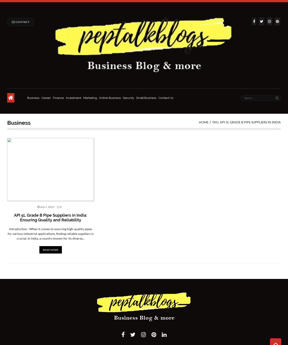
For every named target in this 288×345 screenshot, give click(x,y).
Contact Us (165, 98)
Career (46, 98)
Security (128, 98)
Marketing (90, 98)
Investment (73, 98)
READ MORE (50, 250)
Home (204, 122)
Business (33, 98)
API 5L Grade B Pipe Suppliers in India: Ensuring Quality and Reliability (50, 218)
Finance (58, 98)
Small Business (146, 98)
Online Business (110, 98)
